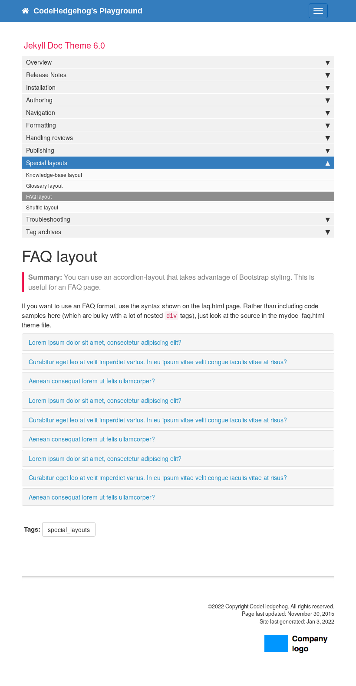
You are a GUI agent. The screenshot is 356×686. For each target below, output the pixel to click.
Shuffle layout (42, 207)
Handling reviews (49, 137)
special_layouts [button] (69, 529)
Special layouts (46, 162)
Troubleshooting (48, 219)
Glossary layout (44, 185)
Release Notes (46, 74)
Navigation (40, 112)
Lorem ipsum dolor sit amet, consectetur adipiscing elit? (105, 342)
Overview (39, 62)
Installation (41, 87)
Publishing (40, 150)
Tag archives (43, 231)
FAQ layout (39, 196)
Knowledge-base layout (54, 174)
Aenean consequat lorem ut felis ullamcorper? (92, 380)
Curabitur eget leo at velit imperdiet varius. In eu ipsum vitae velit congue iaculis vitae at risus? (158, 361)
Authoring (39, 99)
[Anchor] (186, 341)
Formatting (41, 125)
